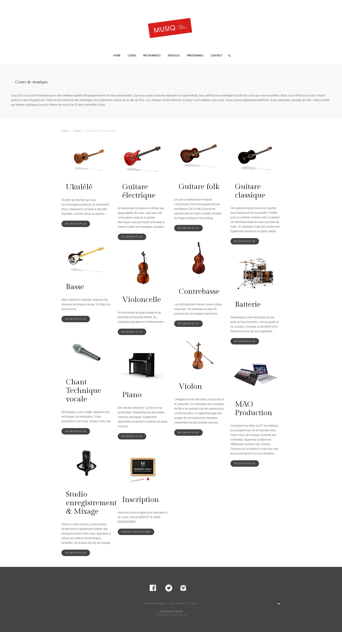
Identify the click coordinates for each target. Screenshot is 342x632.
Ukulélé (79, 187)
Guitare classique (250, 191)
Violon (190, 386)
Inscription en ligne (136, 531)
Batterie (248, 304)
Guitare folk (199, 186)
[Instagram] (183, 587)
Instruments (152, 55)
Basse (75, 287)
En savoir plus (75, 223)
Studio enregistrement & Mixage (91, 503)
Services (174, 55)
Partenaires (195, 55)
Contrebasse (199, 291)
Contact (216, 55)
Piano (132, 395)
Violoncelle (141, 299)
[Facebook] (153, 587)
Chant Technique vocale (83, 391)
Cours (132, 55)
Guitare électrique (139, 191)
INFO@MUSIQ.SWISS (171, 611)
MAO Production (253, 408)
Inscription (140, 499)
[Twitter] (168, 587)
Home (117, 55)
